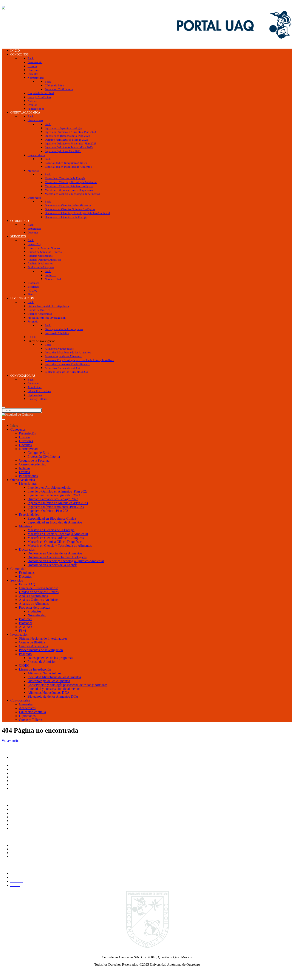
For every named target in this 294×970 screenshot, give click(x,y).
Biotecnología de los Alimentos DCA (53, 696)
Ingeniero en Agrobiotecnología (49, 487)
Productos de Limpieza (34, 607)
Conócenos (18, 429)
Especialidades (29, 514)
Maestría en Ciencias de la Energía (51, 530)
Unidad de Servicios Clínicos (39, 592)
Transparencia (19, 805)
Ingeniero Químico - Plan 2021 (49, 511)
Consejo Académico (32, 464)
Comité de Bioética (32, 642)
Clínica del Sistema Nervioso (38, 588)
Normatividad (28, 449)
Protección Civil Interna (44, 456)
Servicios (16, 580)
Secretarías (17, 769)
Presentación (27, 433)
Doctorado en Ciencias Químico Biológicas (57, 557)
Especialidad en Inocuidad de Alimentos (55, 522)
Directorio (17, 821)
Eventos (24, 472)
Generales (25, 704)
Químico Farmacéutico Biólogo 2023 (53, 499)
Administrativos (21, 856)
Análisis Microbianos (33, 596)
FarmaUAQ (27, 584)
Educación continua (32, 712)
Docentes (25, 445)
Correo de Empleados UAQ (29, 813)
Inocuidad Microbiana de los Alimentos (54, 677)
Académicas (27, 708)
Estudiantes (26, 572)
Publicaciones (28, 476)
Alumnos (16, 845)
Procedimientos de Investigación (41, 650)
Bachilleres (17, 781)
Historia (24, 437)
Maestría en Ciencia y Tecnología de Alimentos (60, 545)
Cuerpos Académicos (33, 646)
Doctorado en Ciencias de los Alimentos (55, 553)
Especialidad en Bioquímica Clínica (52, 518)
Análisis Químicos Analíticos (38, 600)
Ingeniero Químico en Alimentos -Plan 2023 (58, 491)
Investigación (19, 634)
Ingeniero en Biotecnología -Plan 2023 (54, 495)
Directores (26, 441)
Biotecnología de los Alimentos (49, 681)
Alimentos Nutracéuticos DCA (49, 692)
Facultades (17, 784)
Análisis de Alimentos (34, 603)
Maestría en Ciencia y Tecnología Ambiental (58, 534)
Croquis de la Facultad (34, 460)
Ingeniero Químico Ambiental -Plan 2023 (56, 507)
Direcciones (18, 773)
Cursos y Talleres (30, 719)
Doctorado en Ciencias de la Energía (52, 565)
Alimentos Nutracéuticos (44, 673)
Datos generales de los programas (50, 658)
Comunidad (18, 569)
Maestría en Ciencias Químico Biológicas (56, 538)
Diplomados (27, 716)
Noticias (24, 468)
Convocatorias (20, 700)
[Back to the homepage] (17, 8)
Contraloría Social (22, 817)
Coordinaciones (21, 777)
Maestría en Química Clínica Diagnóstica (55, 541)
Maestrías (25, 526)
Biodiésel (25, 619)
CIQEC (24, 665)
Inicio (14, 425)
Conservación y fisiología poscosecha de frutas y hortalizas (67, 685)
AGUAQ (25, 627)
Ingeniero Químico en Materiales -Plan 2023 (58, 503)
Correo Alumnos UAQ (26, 849)
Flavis (23, 630)
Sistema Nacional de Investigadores (43, 638)
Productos (34, 611)
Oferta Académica (22, 480)
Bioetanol (25, 623)
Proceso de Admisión (42, 661)
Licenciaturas (28, 483)
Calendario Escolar (23, 824)
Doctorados (27, 549)
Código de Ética (39, 452)
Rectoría (16, 765)
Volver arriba (10, 741)
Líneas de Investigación (35, 669)
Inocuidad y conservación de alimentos (54, 689)
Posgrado (25, 654)
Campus (16, 788)
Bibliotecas (17, 828)
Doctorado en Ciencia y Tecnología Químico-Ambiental (66, 561)
